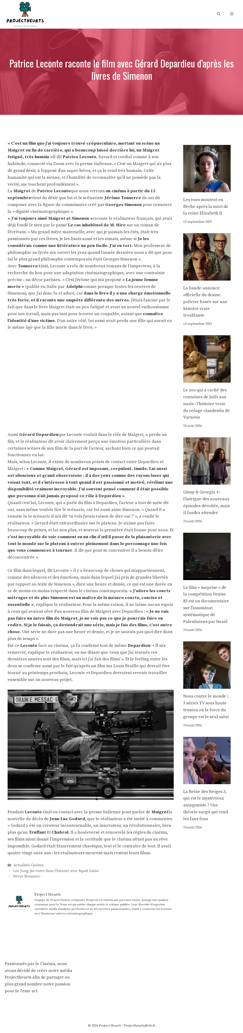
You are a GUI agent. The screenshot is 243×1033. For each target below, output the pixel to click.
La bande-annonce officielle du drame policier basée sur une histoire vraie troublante (205, 301)
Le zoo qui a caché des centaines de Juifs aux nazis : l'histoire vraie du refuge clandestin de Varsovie (206, 403)
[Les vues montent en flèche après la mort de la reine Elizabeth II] (207, 188)
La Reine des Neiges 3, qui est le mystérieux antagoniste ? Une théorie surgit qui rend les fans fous (205, 805)
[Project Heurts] (25, 14)
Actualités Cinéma (28, 865)
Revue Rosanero (26, 876)
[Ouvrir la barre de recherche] (218, 14)
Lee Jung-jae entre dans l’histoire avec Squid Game (56, 871)
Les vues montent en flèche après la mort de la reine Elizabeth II (205, 206)
